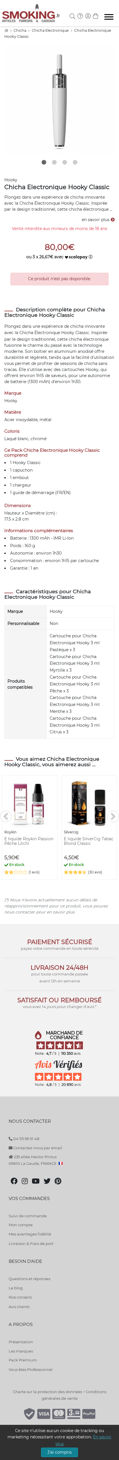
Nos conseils (20, 1297)
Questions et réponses (29, 1278)
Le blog (16, 1288)
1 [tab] (44, 162)
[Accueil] (6, 30)
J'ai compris (59, 1452)
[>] (113, 816)
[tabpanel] (59, 98)
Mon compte (21, 1224)
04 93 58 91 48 (25, 1138)
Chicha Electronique (51, 30)
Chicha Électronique (39, 332)
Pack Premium (23, 1360)
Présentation (21, 1342)
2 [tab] (54, 162)
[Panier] (95, 16)
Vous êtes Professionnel (31, 1369)
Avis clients (19, 1306)
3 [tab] (64, 162)
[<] (6, 816)
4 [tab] (75, 162)
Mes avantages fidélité (30, 1234)
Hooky (10, 179)
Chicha (20, 30)
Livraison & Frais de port (31, 1243)
